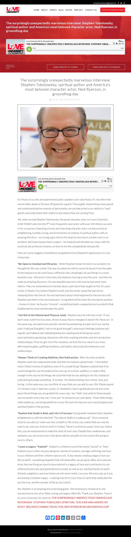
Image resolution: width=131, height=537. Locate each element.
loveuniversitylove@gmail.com (104, 3)
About (44, 10)
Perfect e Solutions (71, 533)
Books (69, 10)
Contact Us (91, 10)
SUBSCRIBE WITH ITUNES (65, 67)
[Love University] (13, 10)
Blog (61, 10)
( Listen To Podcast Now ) (112, 10)
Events (53, 10)
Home (36, 10)
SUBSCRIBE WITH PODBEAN (106, 67)
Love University (76, 530)
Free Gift (78, 10)
